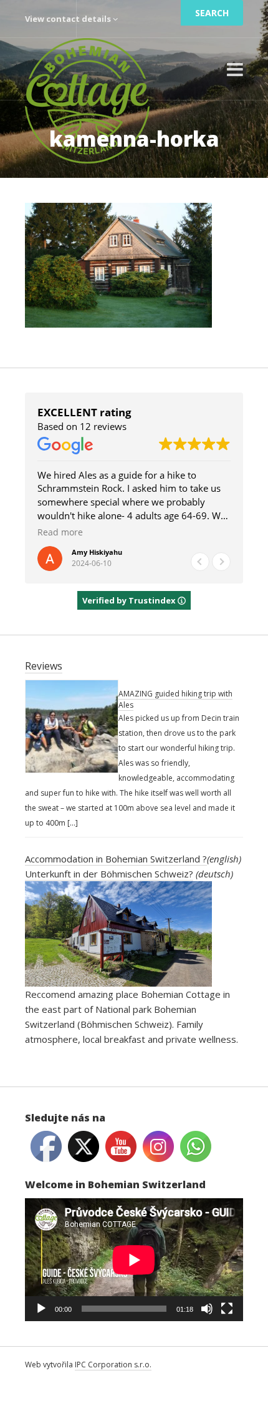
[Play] (41, 1308)
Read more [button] (60, 532)
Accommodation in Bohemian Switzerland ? (116, 858)
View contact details (69, 18)
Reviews (43, 666)
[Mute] (207, 1308)
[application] (134, 1259)
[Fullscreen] (227, 1308)
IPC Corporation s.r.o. (113, 1364)
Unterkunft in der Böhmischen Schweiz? (109, 873)
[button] (221, 561)
